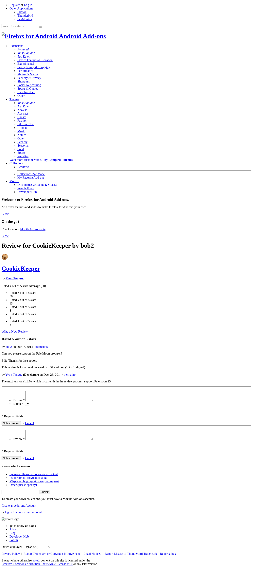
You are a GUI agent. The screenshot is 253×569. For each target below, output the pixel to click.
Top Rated (23, 56)
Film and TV (25, 124)
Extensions (16, 45)
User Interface (26, 92)
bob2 (9, 346)
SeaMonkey (24, 19)
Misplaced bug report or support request (34, 481)
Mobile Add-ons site (32, 229)
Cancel (29, 423)
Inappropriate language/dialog (28, 477)
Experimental (25, 63)
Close (5, 213)
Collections (16, 163)
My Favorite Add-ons (30, 177)
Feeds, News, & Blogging (33, 67)
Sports (21, 152)
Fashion (22, 120)
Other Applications (21, 8)
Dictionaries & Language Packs (37, 184)
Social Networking (29, 85)
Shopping (23, 81)
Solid (20, 149)
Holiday (22, 127)
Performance (25, 70)
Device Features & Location (35, 60)
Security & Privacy (29, 78)
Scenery (22, 142)
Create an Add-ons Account (19, 505)
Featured (23, 49)
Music (21, 131)
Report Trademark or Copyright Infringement (52, 553)
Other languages (12, 546)
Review (19, 400)
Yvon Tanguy (15, 278)
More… (14, 181)
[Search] (40, 27)
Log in (28, 5)
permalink (41, 346)
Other (21, 95)
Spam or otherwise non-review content (33, 474)
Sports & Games (27, 88)
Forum (13, 540)
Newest (21, 110)
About (13, 529)
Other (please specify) (23, 484)
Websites (22, 156)
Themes (14, 99)
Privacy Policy (11, 553)
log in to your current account (23, 512)
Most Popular (26, 53)
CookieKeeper (21, 268)
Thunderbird (25, 15)
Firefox (21, 12)
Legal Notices (93, 553)
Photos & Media (27, 74)
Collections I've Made (31, 174)
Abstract (22, 113)
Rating (18, 403)
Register (14, 5)
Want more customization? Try (41, 159)
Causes (21, 117)
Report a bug (168, 553)
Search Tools (25, 188)
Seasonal (22, 145)
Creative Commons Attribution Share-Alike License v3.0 (37, 564)
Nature (21, 135)
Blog (12, 533)
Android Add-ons (82, 36)
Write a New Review (15, 331)
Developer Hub (27, 191)
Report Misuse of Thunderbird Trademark (131, 553)
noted (35, 560)
